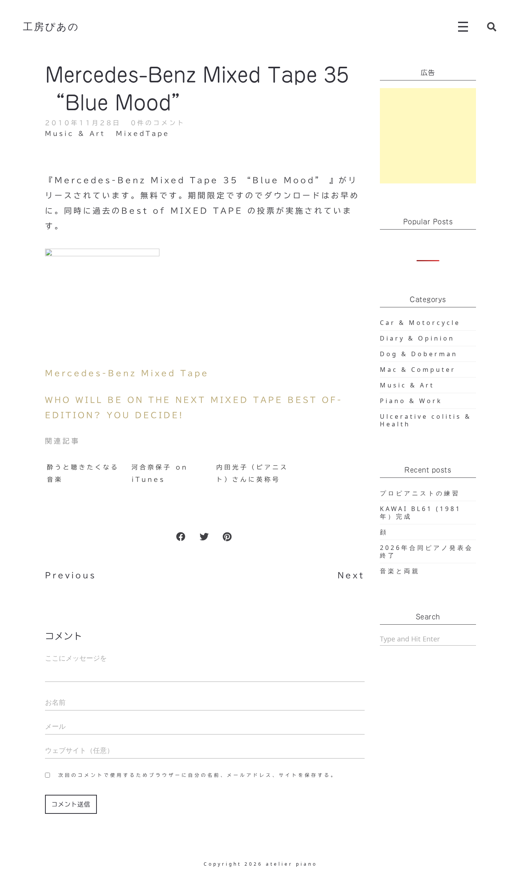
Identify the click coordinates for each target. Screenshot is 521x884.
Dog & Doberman (419, 354)
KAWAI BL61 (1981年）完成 (420, 512)
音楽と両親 (400, 571)
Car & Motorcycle (420, 322)
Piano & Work (411, 401)
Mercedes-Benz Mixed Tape (127, 373)
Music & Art (75, 133)
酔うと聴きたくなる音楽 (83, 473)
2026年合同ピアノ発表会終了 (426, 551)
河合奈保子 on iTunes (160, 473)
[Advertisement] (428, 135)
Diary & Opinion (417, 338)
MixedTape (143, 133)
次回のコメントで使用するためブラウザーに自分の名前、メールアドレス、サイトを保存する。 (197, 775)
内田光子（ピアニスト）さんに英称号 (252, 473)
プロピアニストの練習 (420, 493)
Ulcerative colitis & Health (425, 420)
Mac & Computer (418, 369)
